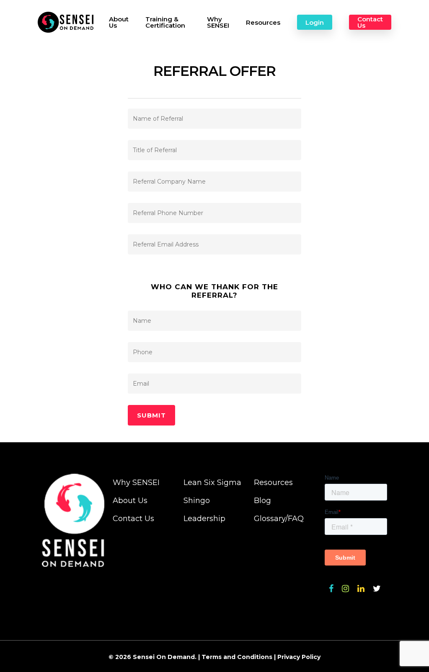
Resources (263, 22)
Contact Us (370, 22)
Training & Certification (165, 22)
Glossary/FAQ (279, 518)
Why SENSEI (218, 22)
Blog (262, 500)
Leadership (204, 518)
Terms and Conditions (237, 657)
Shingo (196, 500)
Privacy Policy (298, 657)
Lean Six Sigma (212, 482)
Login (314, 22)
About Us (119, 22)
